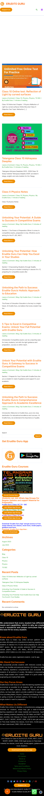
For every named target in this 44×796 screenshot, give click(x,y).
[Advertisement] (22, 38)
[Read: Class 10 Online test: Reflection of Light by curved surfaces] (22, 76)
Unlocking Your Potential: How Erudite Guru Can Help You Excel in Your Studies (20, 254)
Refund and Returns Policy (22, 769)
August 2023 (6, 542)
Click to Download (10, 532)
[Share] (7, 791)
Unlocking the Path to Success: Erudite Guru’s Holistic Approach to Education (20, 290)
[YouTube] (23, 781)
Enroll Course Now (11, 495)
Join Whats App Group (12, 507)
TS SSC (38, 98)
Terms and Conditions (22, 766)
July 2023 (5, 545)
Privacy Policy (22, 771)
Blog (17, 224)
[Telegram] (30, 781)
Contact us (22, 761)
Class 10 (19, 98)
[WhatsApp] (27, 781)
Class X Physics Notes (15, 191)
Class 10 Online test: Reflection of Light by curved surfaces (21, 93)
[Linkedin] (20, 781)
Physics (25, 98)
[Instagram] (17, 781)
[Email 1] (36, 781)
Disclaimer (22, 764)
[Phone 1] (33, 781)
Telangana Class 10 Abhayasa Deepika (15, 582)
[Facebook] (8, 781)
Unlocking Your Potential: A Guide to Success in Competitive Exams (21, 219)
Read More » (8, 115)
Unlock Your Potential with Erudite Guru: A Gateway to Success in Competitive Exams (21, 363)
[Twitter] (14, 781)
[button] (6, 10)
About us (22, 759)
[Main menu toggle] (42, 10)
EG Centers (22, 756)
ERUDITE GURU (15, 3)
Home (22, 754)
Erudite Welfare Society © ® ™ (22, 792)
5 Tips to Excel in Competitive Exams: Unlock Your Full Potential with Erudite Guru (21, 327)
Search (4, 433)
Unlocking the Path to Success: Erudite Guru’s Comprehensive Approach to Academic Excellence (21, 400)
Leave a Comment (8, 98)
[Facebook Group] (11, 781)
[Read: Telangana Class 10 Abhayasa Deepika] (22, 139)
